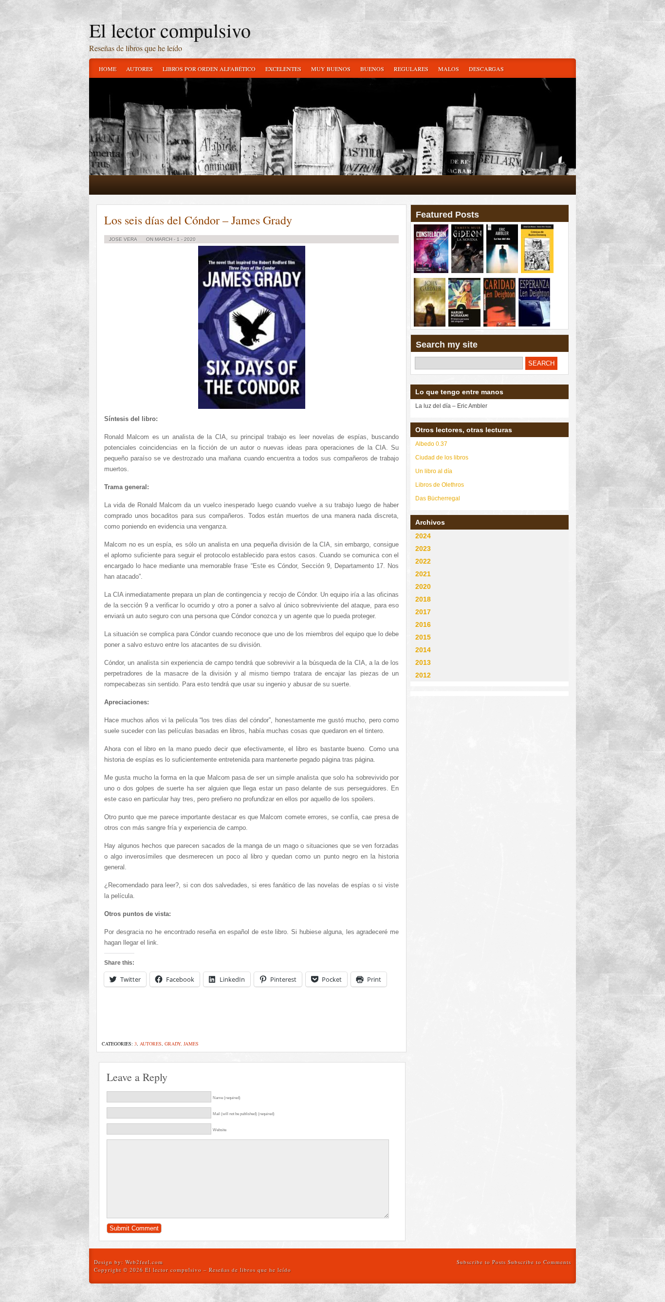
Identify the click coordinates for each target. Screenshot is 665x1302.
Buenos (372, 69)
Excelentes (283, 69)
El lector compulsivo (170, 30)
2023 (423, 548)
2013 (423, 662)
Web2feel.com (144, 1261)
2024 (423, 536)
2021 (423, 574)
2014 (423, 650)
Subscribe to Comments (539, 1261)
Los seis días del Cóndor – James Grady (198, 220)
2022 (423, 561)
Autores (139, 69)
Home (107, 69)
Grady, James (182, 1043)
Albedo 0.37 (431, 443)
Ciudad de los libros (441, 457)
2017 (423, 612)
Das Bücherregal (437, 498)
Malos (448, 69)
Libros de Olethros (439, 484)
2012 (423, 675)
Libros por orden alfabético (209, 69)
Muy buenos (331, 69)
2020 (423, 586)
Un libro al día (433, 471)
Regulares (411, 69)
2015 (423, 637)
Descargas (486, 69)
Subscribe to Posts (481, 1261)
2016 (423, 624)
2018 (423, 599)
